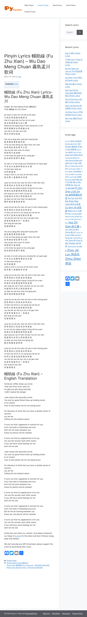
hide (15, 84)
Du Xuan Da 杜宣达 (71, 158)
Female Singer (43, 5)
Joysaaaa (77, 171)
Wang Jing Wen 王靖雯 (74, 214)
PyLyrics (16, 536)
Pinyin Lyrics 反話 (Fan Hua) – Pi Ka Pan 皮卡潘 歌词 (25, 567)
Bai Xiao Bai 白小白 (71, 144)
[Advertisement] (29, 38)
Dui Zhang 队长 (76, 155)
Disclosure (66, 614)
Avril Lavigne (75, 141)
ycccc (78, 232)
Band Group (57, 5)
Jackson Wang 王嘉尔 (74, 169)
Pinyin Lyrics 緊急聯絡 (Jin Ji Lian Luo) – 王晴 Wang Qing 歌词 (28, 565)
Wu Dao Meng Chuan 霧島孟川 (17, 563)
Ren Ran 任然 (73, 198)
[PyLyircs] (13, 8)
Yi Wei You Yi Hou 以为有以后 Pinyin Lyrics (74, 62)
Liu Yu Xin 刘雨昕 (75, 177)
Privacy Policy (77, 614)
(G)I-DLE (67, 141)
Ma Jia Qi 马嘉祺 (70, 179)
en (78, 158)
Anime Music (71, 5)
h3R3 (68, 166)
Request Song (30, 12)
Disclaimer (56, 614)
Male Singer (29, 5)
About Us (46, 614)
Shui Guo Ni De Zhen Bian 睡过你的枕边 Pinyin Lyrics (73, 93)
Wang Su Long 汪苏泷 (72, 216)
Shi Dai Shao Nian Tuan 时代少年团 (73, 201)
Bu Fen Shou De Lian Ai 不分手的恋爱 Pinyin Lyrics (73, 71)
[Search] (80, 32)
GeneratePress (31, 614)
